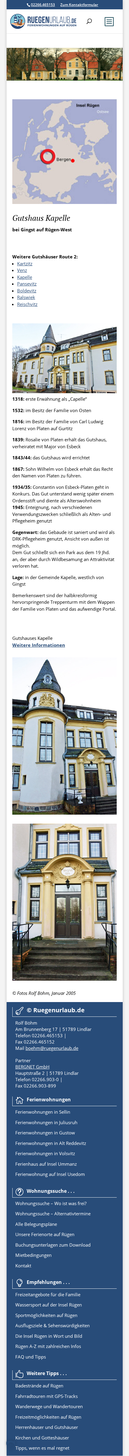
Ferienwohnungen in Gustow (45, 1133)
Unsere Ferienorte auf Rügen (44, 1234)
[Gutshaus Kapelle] (64, 391)
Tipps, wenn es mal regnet (42, 1448)
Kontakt (23, 1266)
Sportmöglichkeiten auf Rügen (46, 1315)
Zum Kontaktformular (79, 4)
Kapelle (24, 277)
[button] (11, 1445)
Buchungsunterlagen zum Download (53, 1245)
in (55, 1112)
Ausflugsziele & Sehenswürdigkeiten (52, 1325)
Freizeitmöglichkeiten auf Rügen (48, 1417)
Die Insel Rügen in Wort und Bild (48, 1336)
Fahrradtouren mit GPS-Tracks (46, 1396)
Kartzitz (24, 264)
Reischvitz (27, 304)
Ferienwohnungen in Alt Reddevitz (50, 1143)
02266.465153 (43, 4)
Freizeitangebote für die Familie (47, 1294)
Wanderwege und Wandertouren (49, 1406)
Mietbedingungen (33, 1255)
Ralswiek (26, 297)
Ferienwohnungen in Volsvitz (45, 1153)
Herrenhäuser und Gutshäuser (46, 1427)
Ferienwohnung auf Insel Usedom (50, 1174)
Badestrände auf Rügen (39, 1386)
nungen (45, 1112)
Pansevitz (27, 284)
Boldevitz (26, 291)
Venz (22, 270)
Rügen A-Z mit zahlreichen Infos (48, 1346)
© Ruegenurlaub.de (56, 1010)
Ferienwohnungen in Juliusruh (46, 1122)
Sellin (64, 1112)
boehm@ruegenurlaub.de (52, 1048)
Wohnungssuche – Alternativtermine (53, 1214)
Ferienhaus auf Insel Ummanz (46, 1164)
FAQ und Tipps (30, 1357)
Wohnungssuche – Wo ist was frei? (50, 1203)
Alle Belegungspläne (36, 1224)
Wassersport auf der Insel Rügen (48, 1305)
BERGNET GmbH (32, 1067)
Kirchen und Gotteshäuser (42, 1438)
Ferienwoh (26, 1112)
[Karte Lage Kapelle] (64, 202)
